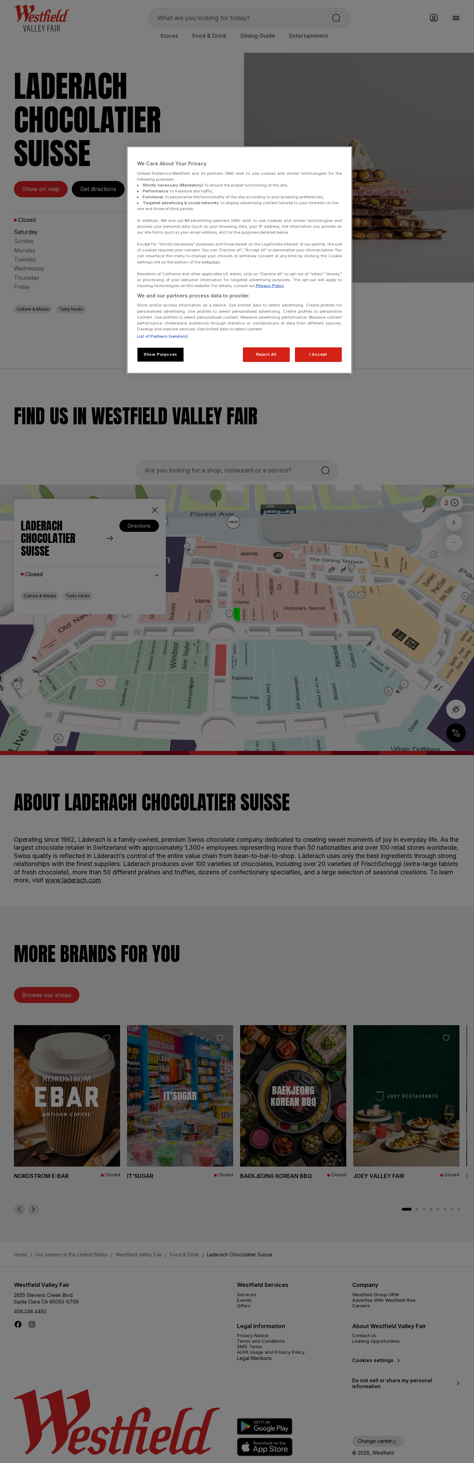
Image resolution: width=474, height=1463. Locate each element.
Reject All (266, 354)
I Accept (318, 354)
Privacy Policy (269, 285)
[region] (239, 260)
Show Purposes (160, 354)
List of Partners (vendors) (162, 336)
